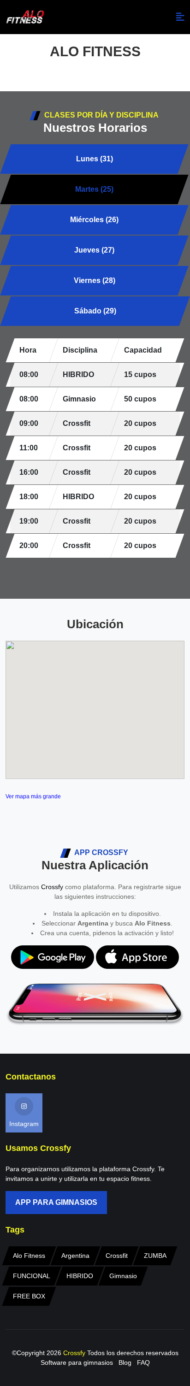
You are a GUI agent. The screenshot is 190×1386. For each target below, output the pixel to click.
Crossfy (52, 887)
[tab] (94, 159)
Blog (125, 1362)
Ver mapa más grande (33, 796)
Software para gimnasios (77, 1362)
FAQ (143, 1362)
